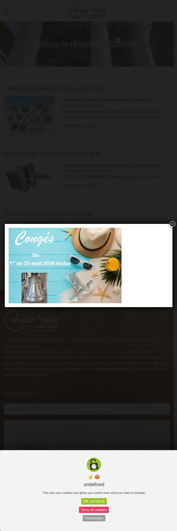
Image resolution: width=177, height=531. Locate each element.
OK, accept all (94, 501)
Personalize (94, 518)
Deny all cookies (94, 510)
